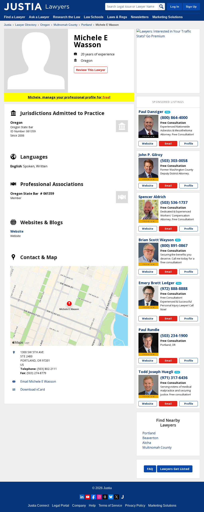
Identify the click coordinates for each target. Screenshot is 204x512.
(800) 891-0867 (173, 245)
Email (168, 143)
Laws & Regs (117, 17)
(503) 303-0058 (173, 160)
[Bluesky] (110, 496)
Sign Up (191, 6)
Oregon (45, 24)
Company (79, 505)
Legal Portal (60, 505)
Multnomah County (65, 24)
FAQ (150, 469)
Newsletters (140, 17)
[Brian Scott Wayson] (148, 253)
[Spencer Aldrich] (148, 210)
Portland (86, 24)
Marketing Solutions (167, 17)
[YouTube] (87, 496)
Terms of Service (110, 505)
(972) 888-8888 (173, 288)
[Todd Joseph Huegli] (148, 385)
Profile (188, 143)
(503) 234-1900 (173, 335)
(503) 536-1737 (173, 202)
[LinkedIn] (81, 496)
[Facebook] (93, 496)
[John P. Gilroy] (148, 168)
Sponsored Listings (168, 102)
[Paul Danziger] (148, 125)
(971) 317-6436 (173, 377)
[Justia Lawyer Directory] (23, 6)
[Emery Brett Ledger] (148, 296)
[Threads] (105, 496)
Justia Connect (38, 505)
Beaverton (150, 438)
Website (17, 231)
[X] (116, 496)
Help (92, 505)
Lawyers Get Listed (174, 469)
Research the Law (66, 17)
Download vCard (32, 389)
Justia (7, 24)
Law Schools (93, 17)
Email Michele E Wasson (38, 381)
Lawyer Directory (25, 24)
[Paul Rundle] (148, 343)
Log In (174, 6)
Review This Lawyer (90, 70)
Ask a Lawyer (39, 17)
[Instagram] (99, 496)
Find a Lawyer (14, 17)
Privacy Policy (135, 505)
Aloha (146, 442)
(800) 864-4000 (173, 117)
